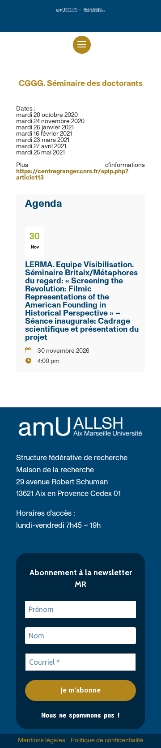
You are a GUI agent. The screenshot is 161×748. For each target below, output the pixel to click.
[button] (82, 45)
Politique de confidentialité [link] (107, 740)
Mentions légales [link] (41, 740)
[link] (80, 10)
